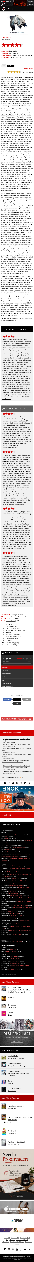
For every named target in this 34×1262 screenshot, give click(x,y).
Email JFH (23, 1238)
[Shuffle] (30, 658)
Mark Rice (20, 603)
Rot (3, 680)
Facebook (7, 699)
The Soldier (5, 670)
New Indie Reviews (10, 1050)
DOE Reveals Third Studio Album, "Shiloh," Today (16, 744)
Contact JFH (15, 1238)
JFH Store (5, 1242)
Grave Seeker (12, 1091)
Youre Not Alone (6, 683)
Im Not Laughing (6, 673)
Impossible (5, 667)
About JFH (7, 1238)
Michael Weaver (27, 318)
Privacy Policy (17, 1259)
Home (17, 1244)
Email (26, 699)
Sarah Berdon (6, 399)
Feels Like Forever (7, 686)
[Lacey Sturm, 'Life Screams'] (17, 24)
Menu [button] (8, 8)
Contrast (10, 1083)
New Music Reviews (10, 982)
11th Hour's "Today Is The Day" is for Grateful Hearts (17, 771)
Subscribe (28, 1242)
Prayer (22, 1242)
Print (17, 703)
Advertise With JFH (22, 1240)
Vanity (4, 677)
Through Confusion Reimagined (17, 1066)
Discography (13, 51)
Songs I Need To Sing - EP (16, 1058)
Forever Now (12, 1007)
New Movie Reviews (10, 1098)
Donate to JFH (14, 1242)
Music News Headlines (11, 732)
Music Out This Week (11, 824)
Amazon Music (10, 621)
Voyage (10, 1015)
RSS (23, 777)
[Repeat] (27, 658)
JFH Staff (12, 1240)
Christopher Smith (13, 445)
